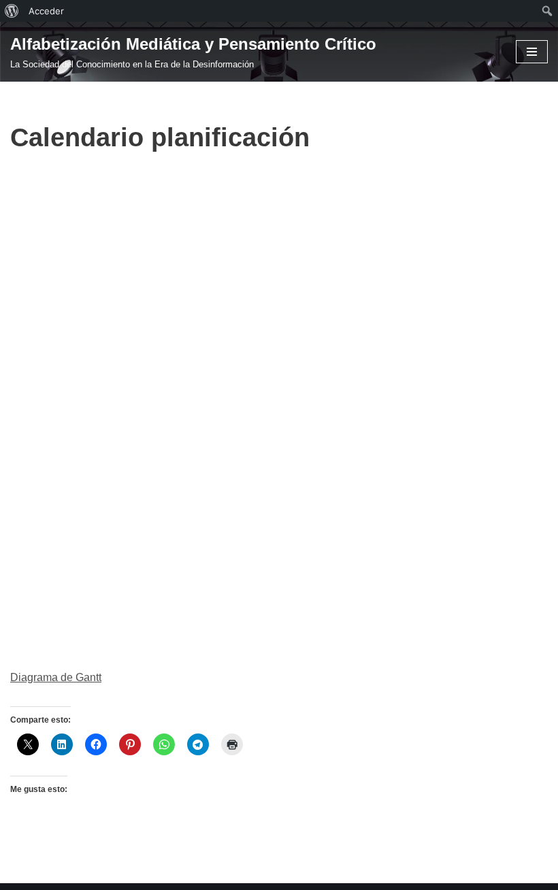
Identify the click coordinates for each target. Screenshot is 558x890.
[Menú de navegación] (532, 51)
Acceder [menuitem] (46, 10)
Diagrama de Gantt (55, 677)
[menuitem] (12, 11)
